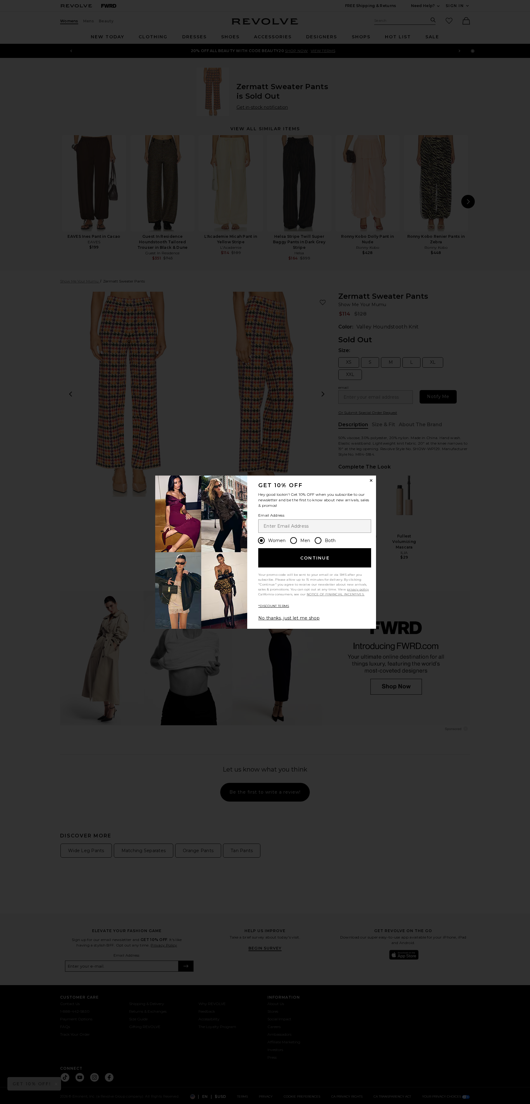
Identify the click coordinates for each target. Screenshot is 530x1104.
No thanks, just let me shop (289, 618)
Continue (315, 558)
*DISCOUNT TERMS (273, 606)
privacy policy (358, 589)
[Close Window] (371, 480)
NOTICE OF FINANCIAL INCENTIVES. (335, 594)
